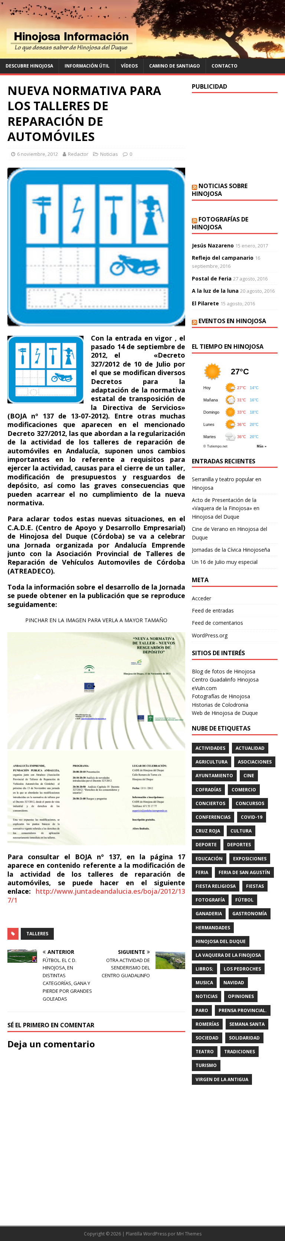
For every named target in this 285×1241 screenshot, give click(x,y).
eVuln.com (204, 688)
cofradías (208, 790)
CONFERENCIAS (213, 817)
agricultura (211, 762)
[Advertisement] (234, 138)
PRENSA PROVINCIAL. (243, 1010)
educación (209, 859)
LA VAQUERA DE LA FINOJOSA (228, 955)
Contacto (225, 66)
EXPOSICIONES (249, 859)
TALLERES (37, 933)
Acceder (201, 598)
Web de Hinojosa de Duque (225, 712)
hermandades (213, 928)
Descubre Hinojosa (29, 66)
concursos (250, 803)
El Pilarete (205, 303)
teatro (205, 1051)
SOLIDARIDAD (244, 1038)
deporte (206, 844)
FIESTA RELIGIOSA (216, 886)
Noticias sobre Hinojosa (220, 190)
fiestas (255, 886)
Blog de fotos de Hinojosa (223, 671)
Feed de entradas (213, 610)
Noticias (109, 154)
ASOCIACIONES (255, 762)
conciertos (210, 803)
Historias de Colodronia (220, 704)
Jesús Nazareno (213, 245)
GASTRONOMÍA (249, 913)
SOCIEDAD (207, 1038)
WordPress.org (209, 635)
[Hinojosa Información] (142, 54)
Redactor (78, 154)
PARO (202, 1010)
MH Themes (189, 1234)
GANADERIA (209, 913)
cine (248, 775)
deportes (239, 844)
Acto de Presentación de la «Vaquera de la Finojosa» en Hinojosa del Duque (225, 508)
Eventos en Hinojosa (232, 321)
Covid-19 (251, 817)
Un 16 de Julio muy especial (225, 561)
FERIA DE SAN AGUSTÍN (244, 872)
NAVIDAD (233, 982)
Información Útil (87, 66)
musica (204, 982)
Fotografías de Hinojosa (220, 223)
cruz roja (208, 831)
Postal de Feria (212, 278)
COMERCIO (244, 790)
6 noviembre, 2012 (37, 154)
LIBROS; (204, 969)
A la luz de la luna (215, 290)
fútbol (244, 900)
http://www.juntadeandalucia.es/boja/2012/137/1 (96, 895)
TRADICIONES (239, 1051)
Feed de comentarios (217, 622)
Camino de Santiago (174, 66)
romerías (207, 1024)
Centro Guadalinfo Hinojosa (225, 679)
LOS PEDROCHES (242, 969)
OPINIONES (241, 996)
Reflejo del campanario (222, 257)
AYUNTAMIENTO (214, 775)
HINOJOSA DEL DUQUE (221, 941)
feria (202, 872)
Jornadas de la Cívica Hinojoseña (231, 549)
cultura (241, 831)
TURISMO (206, 1065)
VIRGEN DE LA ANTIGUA (222, 1079)
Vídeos (129, 66)
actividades (210, 748)
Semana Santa (247, 1024)
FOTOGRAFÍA (210, 900)
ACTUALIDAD (250, 748)
